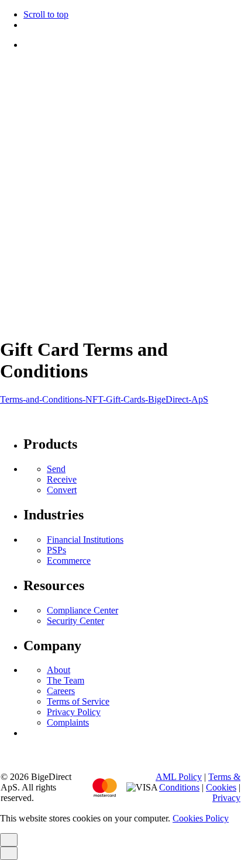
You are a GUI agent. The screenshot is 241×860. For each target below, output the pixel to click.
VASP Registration (35, 301)
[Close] (9, 110)
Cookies (91, 301)
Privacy (127, 301)
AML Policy (179, 777)
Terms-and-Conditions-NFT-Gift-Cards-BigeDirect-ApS (104, 399)
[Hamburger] (4, 68)
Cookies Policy (201, 818)
